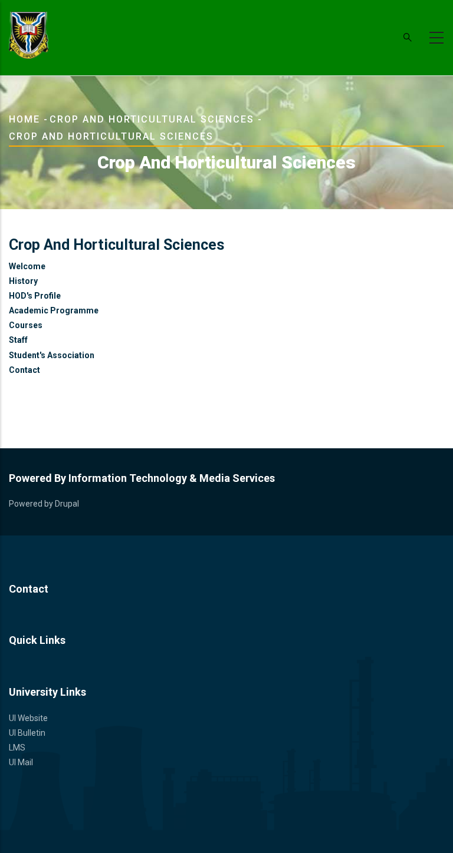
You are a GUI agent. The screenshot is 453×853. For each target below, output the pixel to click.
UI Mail (21, 762)
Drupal (67, 503)
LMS (17, 747)
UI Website (28, 718)
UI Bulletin (27, 733)
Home (24, 119)
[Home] (28, 35)
